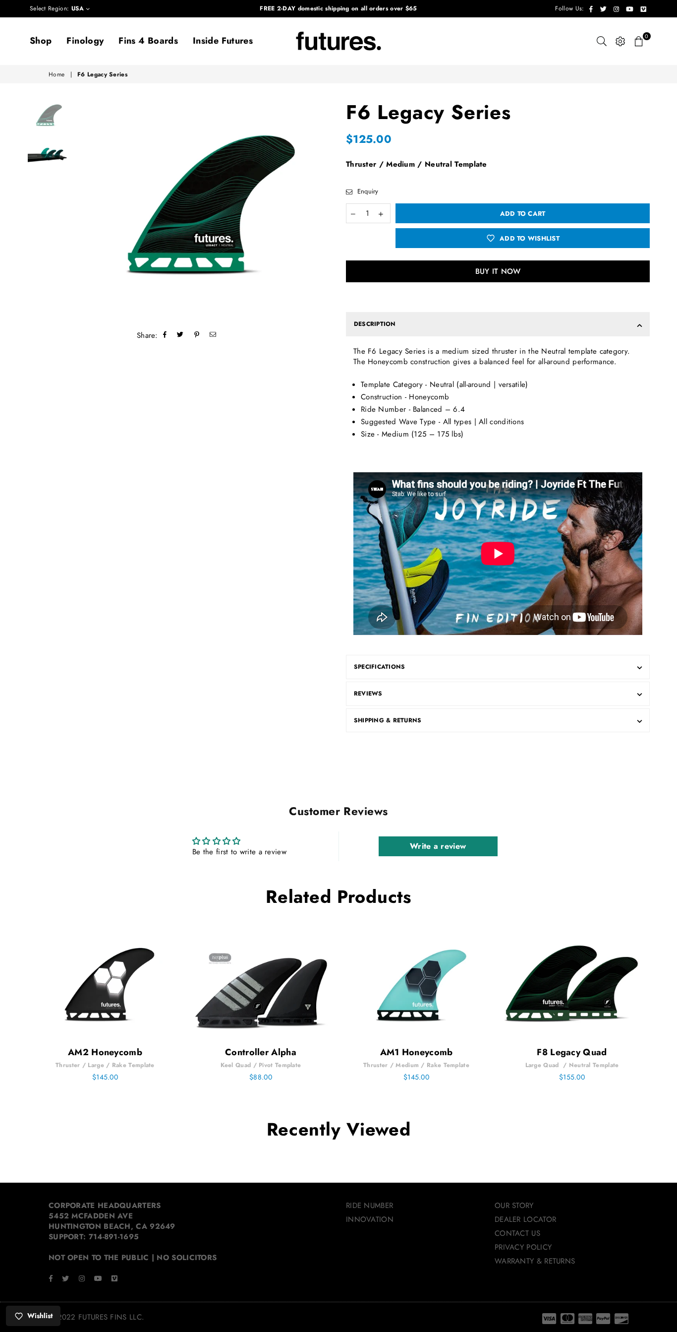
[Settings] (620, 41)
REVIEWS (368, 693)
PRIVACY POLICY (523, 1247)
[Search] (601, 41)
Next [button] (322, 209)
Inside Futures (223, 40)
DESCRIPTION (375, 323)
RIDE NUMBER (369, 1205)
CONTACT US (517, 1233)
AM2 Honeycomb (105, 1052)
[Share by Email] (213, 335)
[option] (202, 208)
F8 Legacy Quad (572, 1052)
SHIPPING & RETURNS (387, 720)
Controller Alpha (260, 1052)
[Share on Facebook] (165, 335)
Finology (85, 40)
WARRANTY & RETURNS (535, 1261)
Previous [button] (81, 209)
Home (56, 74)
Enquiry (366, 191)
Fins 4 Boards (148, 40)
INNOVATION (370, 1219)
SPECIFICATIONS (379, 666)
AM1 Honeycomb (416, 1052)
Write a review (438, 846)
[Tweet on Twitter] (180, 335)
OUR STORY (514, 1205)
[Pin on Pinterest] (197, 335)
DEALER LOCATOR (525, 1219)
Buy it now (498, 271)
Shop (41, 40)
